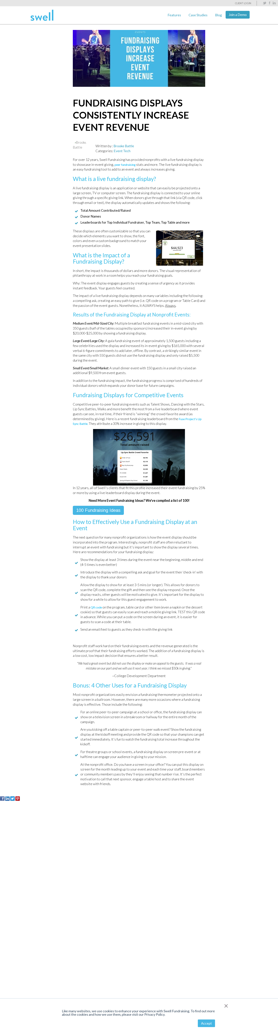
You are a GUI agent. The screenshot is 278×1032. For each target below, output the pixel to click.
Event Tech (122, 151)
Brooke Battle (123, 146)
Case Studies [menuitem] (198, 15)
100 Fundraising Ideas (98, 510)
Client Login (243, 3)
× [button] (226, 1005)
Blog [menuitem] (218, 15)
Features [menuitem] (174, 15)
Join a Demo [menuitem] (238, 15)
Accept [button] (206, 1023)
